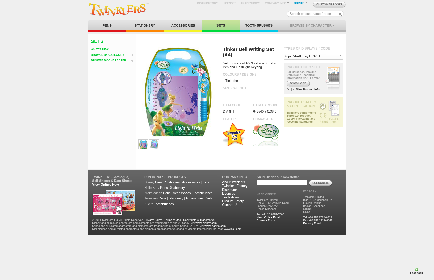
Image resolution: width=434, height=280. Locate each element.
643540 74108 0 (264, 111)
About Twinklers (233, 182)
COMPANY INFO (276, 3)
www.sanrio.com (215, 225)
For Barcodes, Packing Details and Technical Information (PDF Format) (304, 74)
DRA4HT (315, 56)
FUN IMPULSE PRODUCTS (165, 177)
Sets (205, 182)
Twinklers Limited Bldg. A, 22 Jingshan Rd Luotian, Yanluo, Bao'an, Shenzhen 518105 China (317, 204)
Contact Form (266, 220)
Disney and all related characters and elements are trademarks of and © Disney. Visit (144, 222)
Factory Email (312, 223)
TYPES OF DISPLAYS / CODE (307, 48)
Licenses (228, 193)
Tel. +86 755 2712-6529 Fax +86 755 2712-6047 (317, 219)
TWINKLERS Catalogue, (110, 177)
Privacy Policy (153, 219)
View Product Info (308, 89)
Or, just (291, 89)
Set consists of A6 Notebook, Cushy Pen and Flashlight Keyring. (249, 65)
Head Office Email (268, 217)
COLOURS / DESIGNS (240, 74)
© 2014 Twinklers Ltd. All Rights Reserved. (118, 219)
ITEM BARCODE (265, 105)
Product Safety (233, 201)
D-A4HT (228, 111)
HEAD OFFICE (266, 194)
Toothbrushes (203, 193)
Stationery (172, 182)
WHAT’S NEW (99, 49)
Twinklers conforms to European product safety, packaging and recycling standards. (301, 117)
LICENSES (229, 3)
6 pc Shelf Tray (296, 56)
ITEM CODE (232, 105)
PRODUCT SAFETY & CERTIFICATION (301, 104)
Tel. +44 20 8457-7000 (270, 214)
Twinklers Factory (235, 186)
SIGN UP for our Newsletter (278, 177)
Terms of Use (172, 219)
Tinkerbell (232, 81)
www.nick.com (232, 228)
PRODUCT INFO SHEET (305, 67)
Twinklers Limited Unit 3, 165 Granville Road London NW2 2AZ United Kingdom (273, 204)
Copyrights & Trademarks (199, 219)
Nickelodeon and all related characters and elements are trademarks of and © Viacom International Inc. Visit (157, 228)
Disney (149, 182)
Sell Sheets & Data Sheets (112, 181)
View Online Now (105, 184)
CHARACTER (263, 119)
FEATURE (230, 119)
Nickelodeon (153, 193)
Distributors (230, 190)
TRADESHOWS (250, 3)
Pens (159, 182)
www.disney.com (206, 222)
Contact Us (230, 205)
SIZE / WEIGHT (234, 88)
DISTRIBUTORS (207, 3)
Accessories (191, 182)
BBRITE (299, 3)
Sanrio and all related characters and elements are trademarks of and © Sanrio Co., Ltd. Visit (148, 225)
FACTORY (309, 191)
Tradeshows (231, 197)
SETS (97, 41)
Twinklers (151, 198)
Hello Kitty (151, 188)
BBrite (148, 204)
